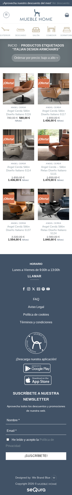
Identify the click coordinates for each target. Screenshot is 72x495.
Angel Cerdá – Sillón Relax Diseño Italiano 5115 (53, 170)
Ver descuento (61, 3)
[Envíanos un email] (38, 289)
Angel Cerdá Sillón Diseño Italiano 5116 (18, 112)
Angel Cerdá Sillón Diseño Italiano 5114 (18, 169)
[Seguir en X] (33, 289)
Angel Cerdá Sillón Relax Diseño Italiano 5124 (53, 230)
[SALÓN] (36, 31)
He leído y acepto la (30, 442)
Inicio (12, 45)
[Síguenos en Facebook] (24, 289)
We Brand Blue (41, 477)
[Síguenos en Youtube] (48, 289)
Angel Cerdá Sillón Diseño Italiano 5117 (53, 112)
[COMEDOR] (51, 31)
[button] (6, 15)
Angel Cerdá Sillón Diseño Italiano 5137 (18, 228)
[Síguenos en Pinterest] (43, 289)
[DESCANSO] (20, 31)
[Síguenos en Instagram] (28, 289)
